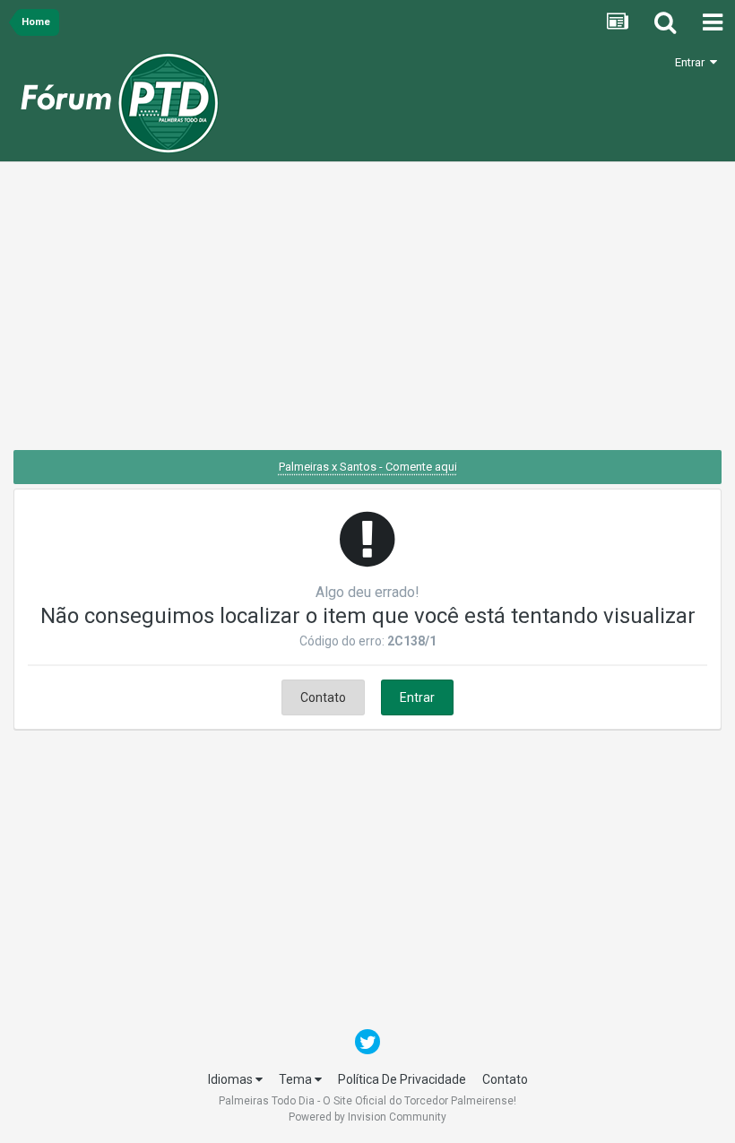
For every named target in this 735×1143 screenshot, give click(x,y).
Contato (323, 697)
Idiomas (231, 1079)
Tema (297, 1079)
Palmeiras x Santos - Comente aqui (368, 466)
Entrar (692, 62)
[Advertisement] (367, 312)
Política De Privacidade (402, 1079)
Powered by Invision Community (367, 1117)
